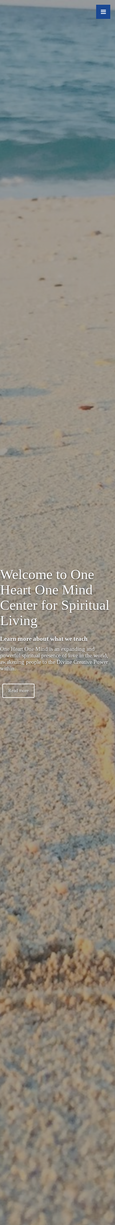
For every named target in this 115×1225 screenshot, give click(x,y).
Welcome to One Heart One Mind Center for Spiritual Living (54, 597)
